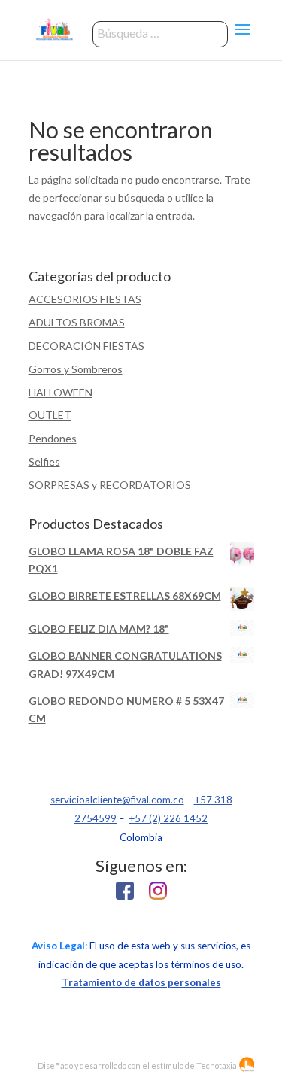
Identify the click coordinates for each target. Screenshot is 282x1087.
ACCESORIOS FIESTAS (85, 299)
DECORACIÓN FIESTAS (86, 345)
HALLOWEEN (60, 392)
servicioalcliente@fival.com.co (117, 800)
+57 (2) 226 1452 (168, 818)
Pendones (53, 438)
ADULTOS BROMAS (77, 322)
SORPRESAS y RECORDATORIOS (110, 484)
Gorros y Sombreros (76, 369)
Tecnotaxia (216, 1065)
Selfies (44, 461)
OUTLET (50, 414)
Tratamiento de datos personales (141, 982)
